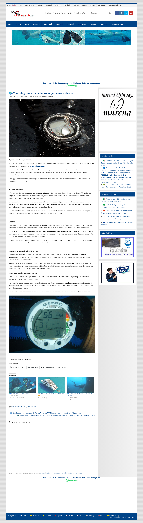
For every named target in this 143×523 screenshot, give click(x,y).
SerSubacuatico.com (115, 5)
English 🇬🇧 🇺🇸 (11, 5)
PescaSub (70, 24)
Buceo (27, 24)
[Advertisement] (71, 64)
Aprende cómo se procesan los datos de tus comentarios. (61, 473)
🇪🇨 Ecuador (47, 516)
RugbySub (82, 24)
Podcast (83, 5)
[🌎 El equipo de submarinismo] (22, 385)
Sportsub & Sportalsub (128, 517)
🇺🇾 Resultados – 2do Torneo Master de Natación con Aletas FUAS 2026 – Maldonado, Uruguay (116, 179)
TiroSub (93, 24)
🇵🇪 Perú (79, 516)
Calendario (48, 5)
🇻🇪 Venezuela (112, 516)
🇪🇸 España (58, 516)
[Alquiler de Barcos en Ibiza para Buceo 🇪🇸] (51, 385)
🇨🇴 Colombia (34, 516)
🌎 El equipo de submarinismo (19, 393)
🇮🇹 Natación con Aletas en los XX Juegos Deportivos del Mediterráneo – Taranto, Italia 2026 (117, 163)
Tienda (76, 5)
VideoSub (103, 24)
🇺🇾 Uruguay (90, 516)
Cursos (40, 5)
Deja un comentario (18, 406)
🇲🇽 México (69, 516)
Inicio (20, 5)
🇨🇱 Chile (23, 516)
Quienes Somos (30, 5)
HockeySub (48, 24)
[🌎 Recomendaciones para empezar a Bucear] (80, 385)
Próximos (58, 5)
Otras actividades (117, 24)
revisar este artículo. (36, 166)
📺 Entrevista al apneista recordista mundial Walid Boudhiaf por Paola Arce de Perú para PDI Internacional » (56, 415)
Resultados (67, 5)
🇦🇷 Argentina (12, 516)
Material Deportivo (35, 96)
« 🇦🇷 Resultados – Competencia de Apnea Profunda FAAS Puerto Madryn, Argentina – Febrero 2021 (45, 413)
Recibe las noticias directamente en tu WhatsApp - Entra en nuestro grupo (71, 83)
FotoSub (36, 24)
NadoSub (59, 24)
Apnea (18, 24)
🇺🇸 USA (100, 516)
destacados (32, 406)
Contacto (92, 5)
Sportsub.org (102, 5)
